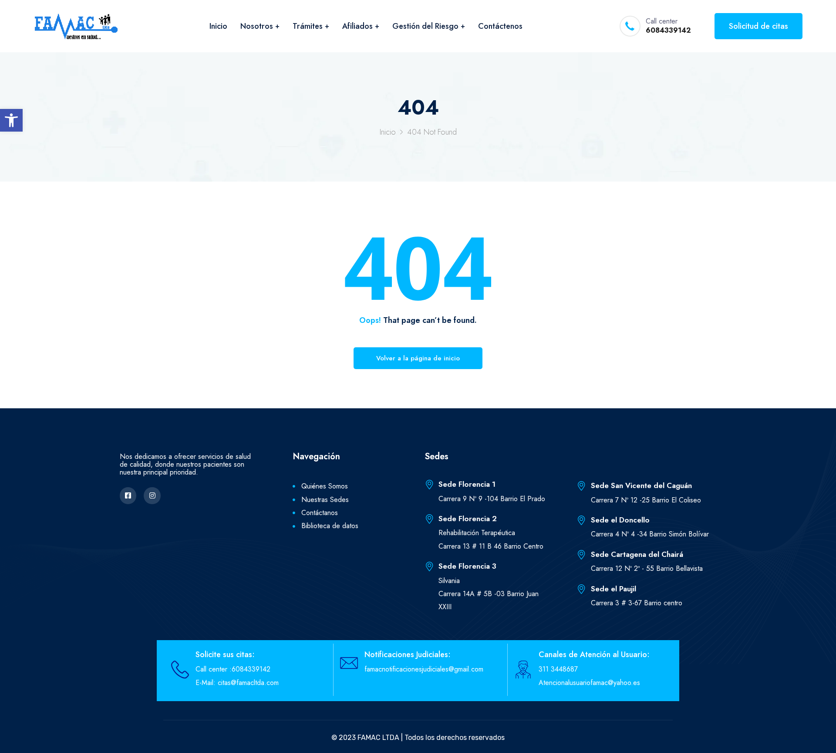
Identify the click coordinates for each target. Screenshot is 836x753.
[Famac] (76, 26)
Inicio (218, 26)
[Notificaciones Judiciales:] (349, 663)
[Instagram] (152, 495)
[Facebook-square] (128, 495)
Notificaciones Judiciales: (407, 654)
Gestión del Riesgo (425, 26)
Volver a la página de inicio (418, 358)
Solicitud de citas (758, 26)
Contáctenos (500, 26)
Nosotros (256, 26)
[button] (11, 120)
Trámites (308, 26)
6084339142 (668, 30)
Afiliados (357, 26)
